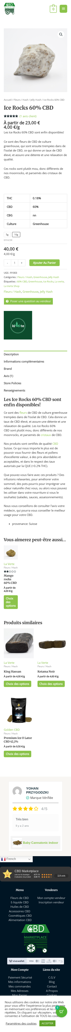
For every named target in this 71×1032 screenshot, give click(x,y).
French (11, 859)
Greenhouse (40, 277)
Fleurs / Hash (21, 99)
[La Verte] (18, 325)
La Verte (9, 564)
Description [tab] (11, 354)
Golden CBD (12, 730)
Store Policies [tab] (12, 383)
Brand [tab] (8, 369)
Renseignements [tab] (14, 390)
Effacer (8, 240)
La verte (59, 281)
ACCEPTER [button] (47, 1023)
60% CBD (22, 281)
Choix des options (11, 601)
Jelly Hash (35, 99)
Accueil (8, 99)
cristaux (46, 435)
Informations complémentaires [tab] (24, 361)
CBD (55, 443)
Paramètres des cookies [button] (21, 1023)
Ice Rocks (48, 281)
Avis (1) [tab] (8, 376)
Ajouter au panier (44, 263)
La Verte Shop (12, 286)
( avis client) (28, 116)
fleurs (23, 412)
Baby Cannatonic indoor (40, 842)
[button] (61, 34)
